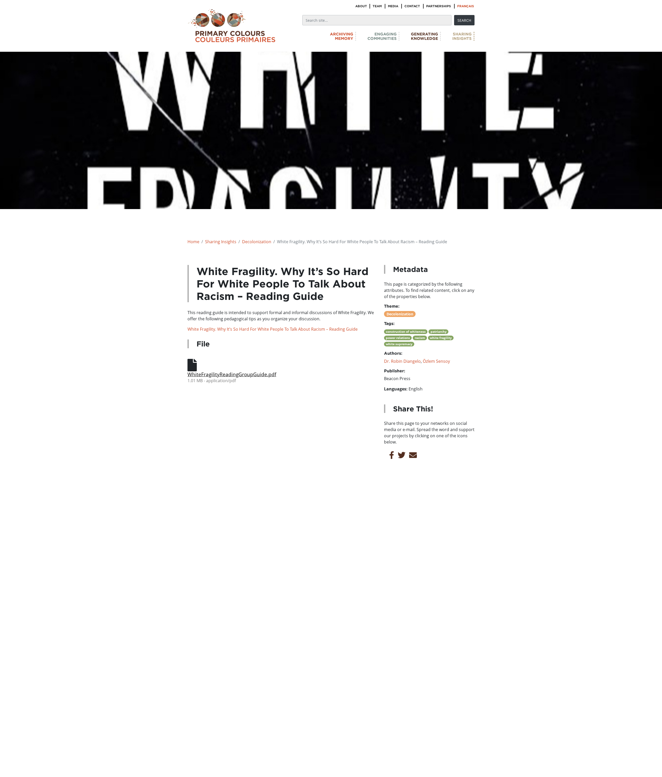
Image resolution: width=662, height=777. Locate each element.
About (361, 6)
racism (420, 338)
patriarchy (439, 331)
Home (193, 242)
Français (465, 6)
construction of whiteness (406, 331)
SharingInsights (462, 36)
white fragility (441, 338)
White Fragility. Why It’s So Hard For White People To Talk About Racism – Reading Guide (272, 329)
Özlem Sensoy (436, 361)
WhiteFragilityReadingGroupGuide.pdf (231, 374)
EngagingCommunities (382, 36)
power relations (398, 338)
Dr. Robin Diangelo (402, 361)
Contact (412, 6)
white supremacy (399, 344)
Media (393, 6)
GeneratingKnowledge (424, 36)
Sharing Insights (220, 242)
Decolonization (256, 242)
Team (377, 6)
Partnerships (438, 6)
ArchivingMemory (341, 36)
